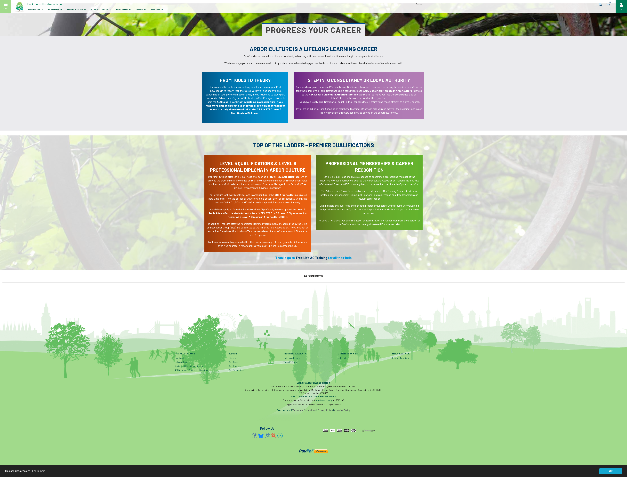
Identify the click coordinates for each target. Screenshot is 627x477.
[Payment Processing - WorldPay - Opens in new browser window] (368, 430)
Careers (139, 9)
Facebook (254, 435)
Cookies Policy (342, 410)
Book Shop (155, 9)
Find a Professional (99, 9)
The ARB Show (290, 362)
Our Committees (236, 370)
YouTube (273, 435)
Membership (53, 9)
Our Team (233, 362)
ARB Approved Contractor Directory (191, 370)
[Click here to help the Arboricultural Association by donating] (313, 451)
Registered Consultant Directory (190, 366)
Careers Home (313, 275)
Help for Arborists (400, 358)
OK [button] (611, 471)
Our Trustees (235, 366)
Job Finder (343, 358)
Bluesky (261, 435)
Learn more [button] (38, 471)
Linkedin (280, 435)
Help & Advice (122, 9)
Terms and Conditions (304, 410)
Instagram (267, 435)
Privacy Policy (325, 410)
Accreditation (34, 9)
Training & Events (75, 9)
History (232, 358)
